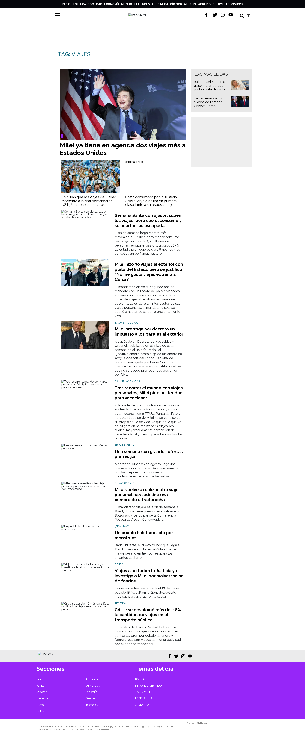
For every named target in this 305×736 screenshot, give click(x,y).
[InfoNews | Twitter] (215, 15)
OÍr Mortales (180, 4)
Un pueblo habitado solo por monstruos (144, 535)
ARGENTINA (142, 704)
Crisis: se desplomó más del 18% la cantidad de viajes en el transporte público (148, 615)
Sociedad (95, 4)
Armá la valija (124, 445)
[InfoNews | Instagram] (223, 15)
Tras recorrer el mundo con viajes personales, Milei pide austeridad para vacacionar (149, 393)
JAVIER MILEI (142, 692)
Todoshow (234, 4)
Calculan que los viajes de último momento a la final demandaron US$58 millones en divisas (88, 201)
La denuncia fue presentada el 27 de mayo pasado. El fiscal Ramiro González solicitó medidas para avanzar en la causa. (147, 592)
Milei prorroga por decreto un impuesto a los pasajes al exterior (149, 331)
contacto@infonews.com (49, 729)
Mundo (126, 4)
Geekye (218, 4)
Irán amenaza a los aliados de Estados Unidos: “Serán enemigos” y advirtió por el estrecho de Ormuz (209, 107)
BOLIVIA (140, 679)
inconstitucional (126, 322)
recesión (121, 603)
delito (119, 564)
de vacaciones (124, 483)
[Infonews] (45, 653)
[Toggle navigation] (57, 15)
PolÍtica (79, 4)
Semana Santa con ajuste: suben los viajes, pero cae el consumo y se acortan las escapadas (148, 220)
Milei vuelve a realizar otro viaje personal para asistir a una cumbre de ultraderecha (147, 494)
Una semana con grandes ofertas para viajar (149, 454)
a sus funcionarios (127, 381)
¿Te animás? (122, 526)
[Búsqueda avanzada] (248, 15)
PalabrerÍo (202, 4)
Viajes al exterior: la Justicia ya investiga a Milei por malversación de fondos (149, 575)
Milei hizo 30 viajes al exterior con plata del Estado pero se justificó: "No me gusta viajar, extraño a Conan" (149, 272)
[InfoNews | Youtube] (230, 15)
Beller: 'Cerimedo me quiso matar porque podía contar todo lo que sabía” (209, 87)
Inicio (66, 4)
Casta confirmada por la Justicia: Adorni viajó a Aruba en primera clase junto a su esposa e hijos (151, 201)
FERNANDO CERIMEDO (148, 685)
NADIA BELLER (143, 698)
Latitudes (142, 4)
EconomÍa (111, 4)
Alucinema (160, 4)
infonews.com (45, 726)
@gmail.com (116, 726)
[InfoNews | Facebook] (207, 15)
